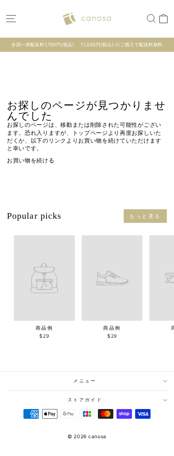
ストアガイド (85, 400)
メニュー (84, 381)
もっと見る (145, 216)
